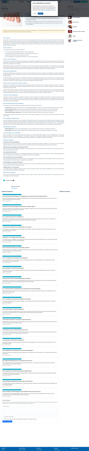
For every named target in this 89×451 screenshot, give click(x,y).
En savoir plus (53, 10)
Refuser (35, 13)
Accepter (40, 13)
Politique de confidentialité (46, 10)
